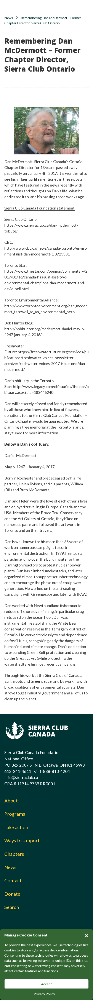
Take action (16, 827)
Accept (46, 984)
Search (11, 907)
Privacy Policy (44, 994)
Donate (12, 894)
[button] (86, 935)
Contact (13, 880)
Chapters (14, 854)
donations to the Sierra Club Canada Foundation (44, 415)
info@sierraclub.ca (21, 777)
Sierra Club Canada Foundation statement (39, 208)
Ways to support (22, 840)
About (11, 801)
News (8, 18)
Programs (14, 814)
